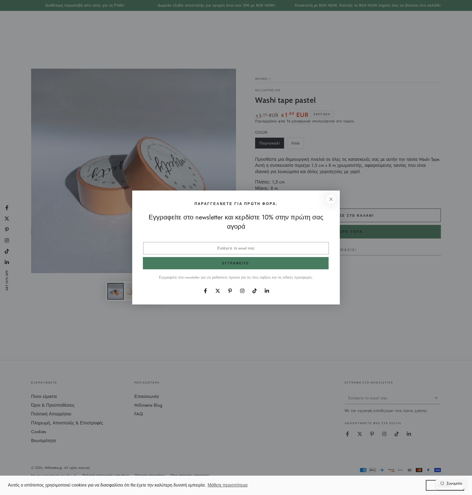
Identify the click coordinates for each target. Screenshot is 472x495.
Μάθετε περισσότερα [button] (227, 485)
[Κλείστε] (331, 199)
